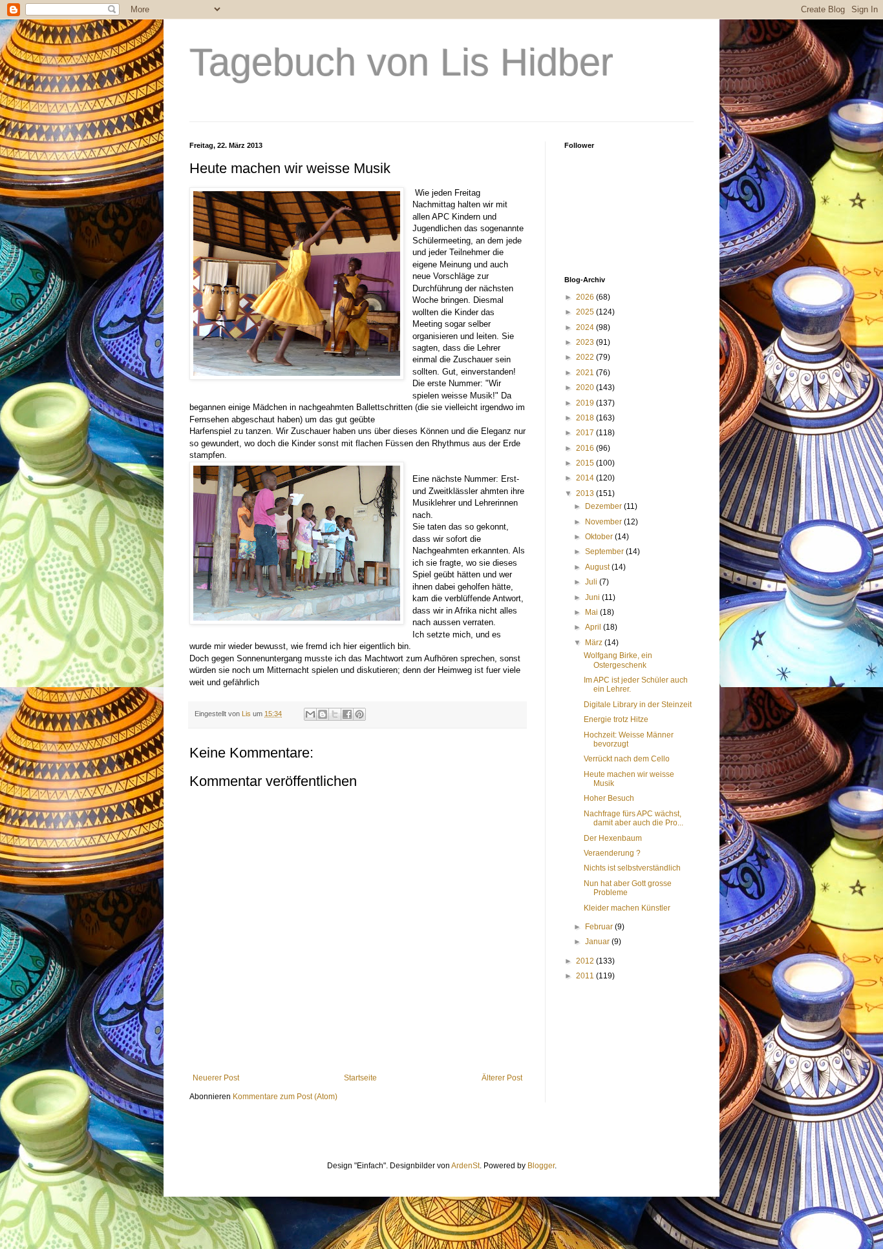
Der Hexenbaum (613, 838)
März (594, 642)
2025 (586, 311)
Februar (600, 926)
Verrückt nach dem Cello (627, 758)
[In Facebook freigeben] (347, 714)
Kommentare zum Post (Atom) (285, 1096)
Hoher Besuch (609, 798)
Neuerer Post (216, 1077)
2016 (586, 448)
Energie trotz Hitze (616, 719)
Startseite (360, 1077)
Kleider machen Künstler (627, 908)
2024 (586, 327)
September (605, 551)
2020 (586, 387)
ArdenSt (465, 1165)
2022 (586, 357)
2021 (586, 372)
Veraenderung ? (612, 853)
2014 (586, 477)
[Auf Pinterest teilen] (359, 714)
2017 (586, 432)
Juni (593, 597)
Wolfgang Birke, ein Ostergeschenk (618, 660)
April (594, 627)
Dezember (604, 506)
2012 (586, 960)
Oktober (600, 536)
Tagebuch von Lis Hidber (401, 62)
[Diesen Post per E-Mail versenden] (310, 714)
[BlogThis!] (322, 714)
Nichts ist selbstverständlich (632, 867)
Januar (598, 941)
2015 (586, 463)
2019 (586, 403)
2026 (586, 297)
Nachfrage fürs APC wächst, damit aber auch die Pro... (633, 818)
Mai (592, 612)
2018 (586, 417)
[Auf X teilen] (334, 714)
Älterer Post (502, 1077)
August (598, 567)
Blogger (541, 1165)
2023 (586, 342)
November (604, 521)
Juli (592, 581)
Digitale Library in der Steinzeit (638, 704)
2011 (586, 975)
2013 (586, 493)
